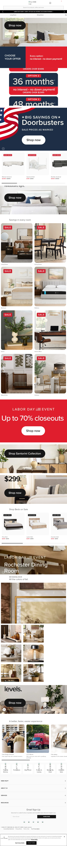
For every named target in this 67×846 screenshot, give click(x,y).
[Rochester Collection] (33, 560)
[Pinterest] (38, 822)
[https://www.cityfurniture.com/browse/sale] (33, 129)
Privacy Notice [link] (19, 829)
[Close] (64, 836)
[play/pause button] (3, 148)
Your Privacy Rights (35, 829)
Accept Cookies (31, 843)
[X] (33, 822)
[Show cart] (61, 3)
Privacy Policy (34, 839)
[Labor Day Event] (33, 87)
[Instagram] (24, 822)
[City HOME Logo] (33, 3)
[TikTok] (42, 822)
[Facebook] (29, 822)
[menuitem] (6, 3)
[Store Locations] (17, 3)
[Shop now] (33, 32)
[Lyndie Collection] (33, 458)
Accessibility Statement (9, 829)
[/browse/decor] (33, 603)
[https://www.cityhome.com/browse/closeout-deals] (33, 420)
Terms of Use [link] (26, 829)
